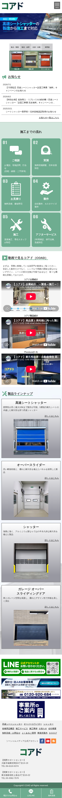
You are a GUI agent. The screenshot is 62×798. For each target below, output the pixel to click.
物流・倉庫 (26, 47)
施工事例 (33, 728)
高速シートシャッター (12, 724)
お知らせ (43, 728)
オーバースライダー (33, 724)
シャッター (48, 724)
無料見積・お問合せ (11, 733)
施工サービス (22, 728)
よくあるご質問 (29, 733)
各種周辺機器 (8, 728)
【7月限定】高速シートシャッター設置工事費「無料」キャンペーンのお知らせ (31, 89)
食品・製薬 (15, 47)
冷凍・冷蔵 (36, 47)
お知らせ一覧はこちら (49, 117)
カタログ (53, 733)
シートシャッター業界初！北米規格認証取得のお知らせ (31, 111)
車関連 (47, 47)
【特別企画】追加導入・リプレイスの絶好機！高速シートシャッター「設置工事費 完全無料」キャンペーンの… (32, 101)
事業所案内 (42, 733)
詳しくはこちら (52, 416)
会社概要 (52, 728)
